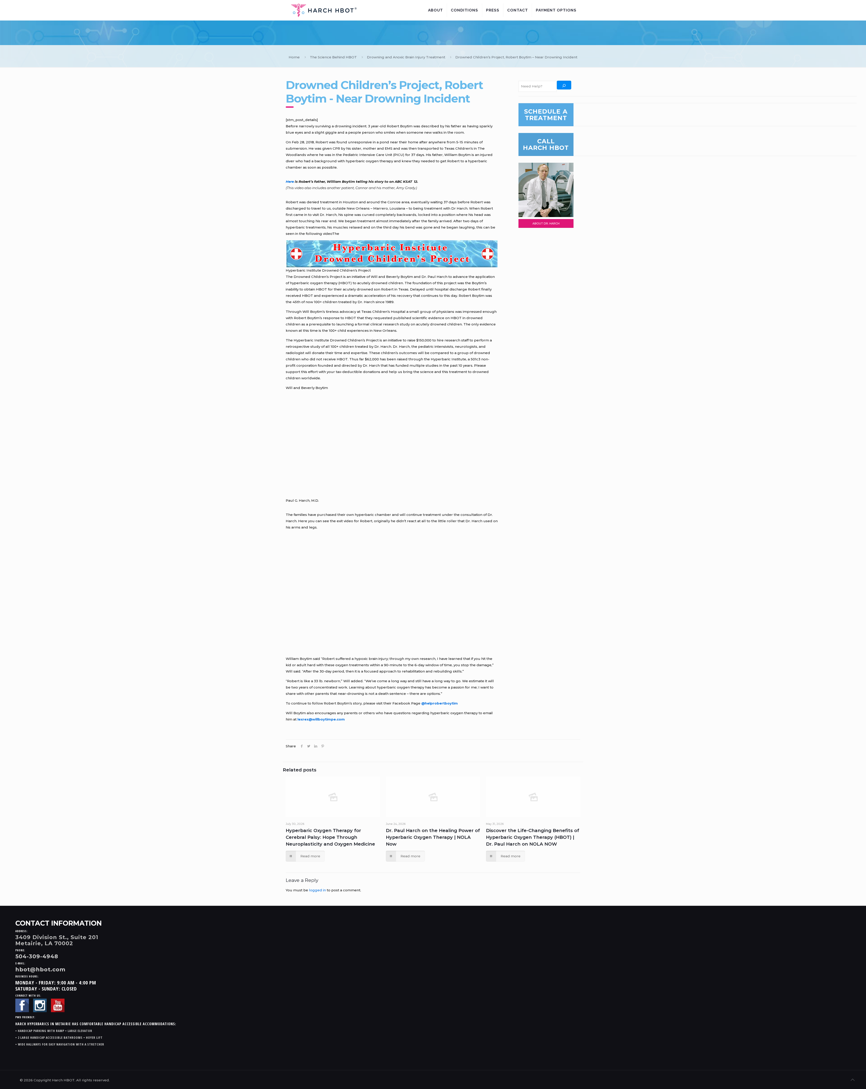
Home (294, 57)
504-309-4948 (36, 956)
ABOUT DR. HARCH (546, 223)
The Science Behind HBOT (333, 57)
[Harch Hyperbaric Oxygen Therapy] (323, 10)
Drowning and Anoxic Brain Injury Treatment (406, 57)
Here (290, 181)
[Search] (564, 85)
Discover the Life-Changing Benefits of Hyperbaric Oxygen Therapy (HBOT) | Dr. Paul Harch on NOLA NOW (532, 837)
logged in (317, 890)
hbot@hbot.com (40, 969)
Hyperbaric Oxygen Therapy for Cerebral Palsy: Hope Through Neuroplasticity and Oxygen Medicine (330, 837)
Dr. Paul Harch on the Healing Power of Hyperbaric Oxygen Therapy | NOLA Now (433, 837)
